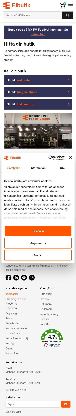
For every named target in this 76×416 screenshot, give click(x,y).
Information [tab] (38, 167)
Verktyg (10, 343)
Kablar (9, 318)
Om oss (44, 299)
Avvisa (38, 255)
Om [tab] (62, 167)
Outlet (9, 348)
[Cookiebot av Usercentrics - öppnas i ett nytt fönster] (49, 157)
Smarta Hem (13, 323)
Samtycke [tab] (13, 167)
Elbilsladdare (13, 333)
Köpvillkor (45, 324)
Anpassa (36, 242)
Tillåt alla (38, 231)
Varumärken (13, 353)
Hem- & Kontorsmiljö (17, 338)
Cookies (44, 319)
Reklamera (46, 309)
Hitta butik (46, 293)
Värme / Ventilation (17, 328)
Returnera (46, 304)
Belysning (11, 313)
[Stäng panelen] (70, 157)
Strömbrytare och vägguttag (16, 301)
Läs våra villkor (14, 411)
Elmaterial (11, 308)
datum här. (38, 34)
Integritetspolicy (49, 314)
